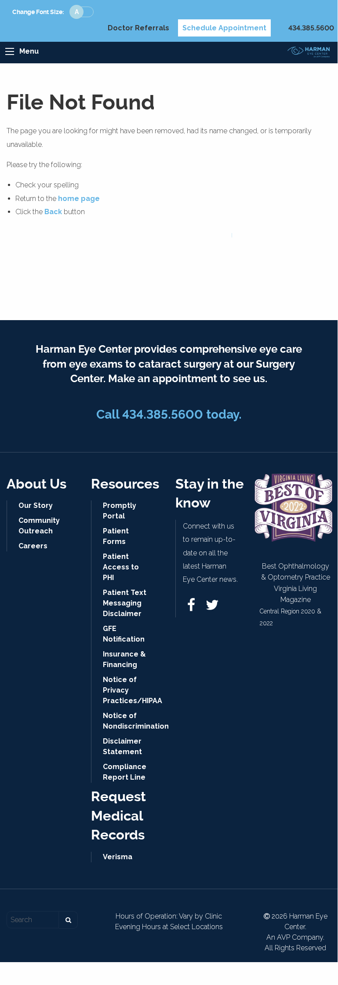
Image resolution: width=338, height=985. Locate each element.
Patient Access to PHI (121, 567)
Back (53, 212)
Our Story (35, 505)
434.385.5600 (311, 28)
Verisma (117, 857)
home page (79, 198)
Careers (32, 546)
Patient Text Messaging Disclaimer (124, 603)
